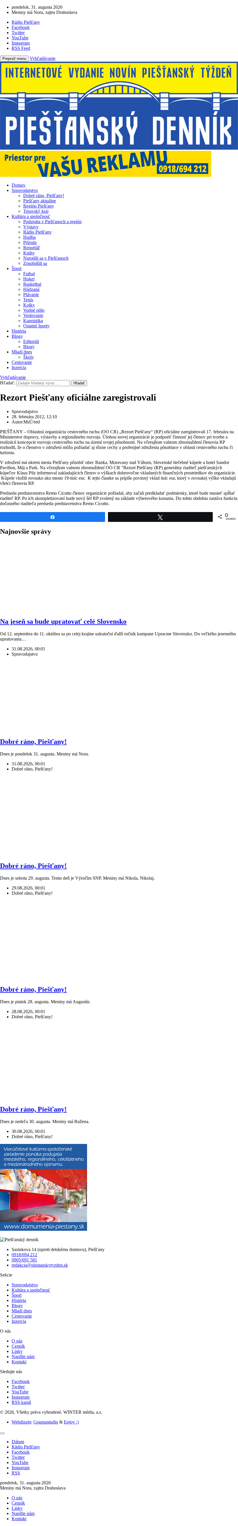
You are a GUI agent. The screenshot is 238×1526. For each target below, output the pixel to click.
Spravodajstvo (25, 190)
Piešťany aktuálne (39, 200)
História (19, 331)
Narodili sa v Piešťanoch (45, 258)
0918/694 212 (24, 1254)
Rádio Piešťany (37, 232)
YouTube (20, 1391)
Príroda (30, 242)
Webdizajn (21, 1421)
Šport (16, 268)
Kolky (29, 304)
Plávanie (31, 294)
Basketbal (32, 284)
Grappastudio (45, 1421)
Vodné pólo (33, 310)
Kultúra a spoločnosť (31, 216)
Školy (28, 357)
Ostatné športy (36, 325)
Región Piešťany (38, 205)
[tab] (18, 1441)
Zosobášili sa (35, 263)
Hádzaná (31, 289)
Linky (17, 1351)
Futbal (29, 273)
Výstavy (31, 226)
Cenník (18, 1346)
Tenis (28, 299)
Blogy (17, 336)
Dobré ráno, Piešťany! (43, 195)
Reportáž (31, 247)
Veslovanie (33, 315)
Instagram (21, 1397)
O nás (17, 1340)
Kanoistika (33, 320)
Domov (19, 185)
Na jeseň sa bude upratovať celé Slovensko (63, 621)
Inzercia (19, 367)
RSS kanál (21, 1402)
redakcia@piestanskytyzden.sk (40, 1265)
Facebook (21, 1381)
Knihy (29, 252)
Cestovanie (22, 362)
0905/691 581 (24, 1259)
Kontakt (19, 1361)
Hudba (29, 237)
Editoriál (31, 341)
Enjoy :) (71, 1421)
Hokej (29, 278)
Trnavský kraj (35, 211)
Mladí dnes (22, 351)
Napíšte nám (23, 1356)
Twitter (18, 1386)
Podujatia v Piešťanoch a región (52, 221)
